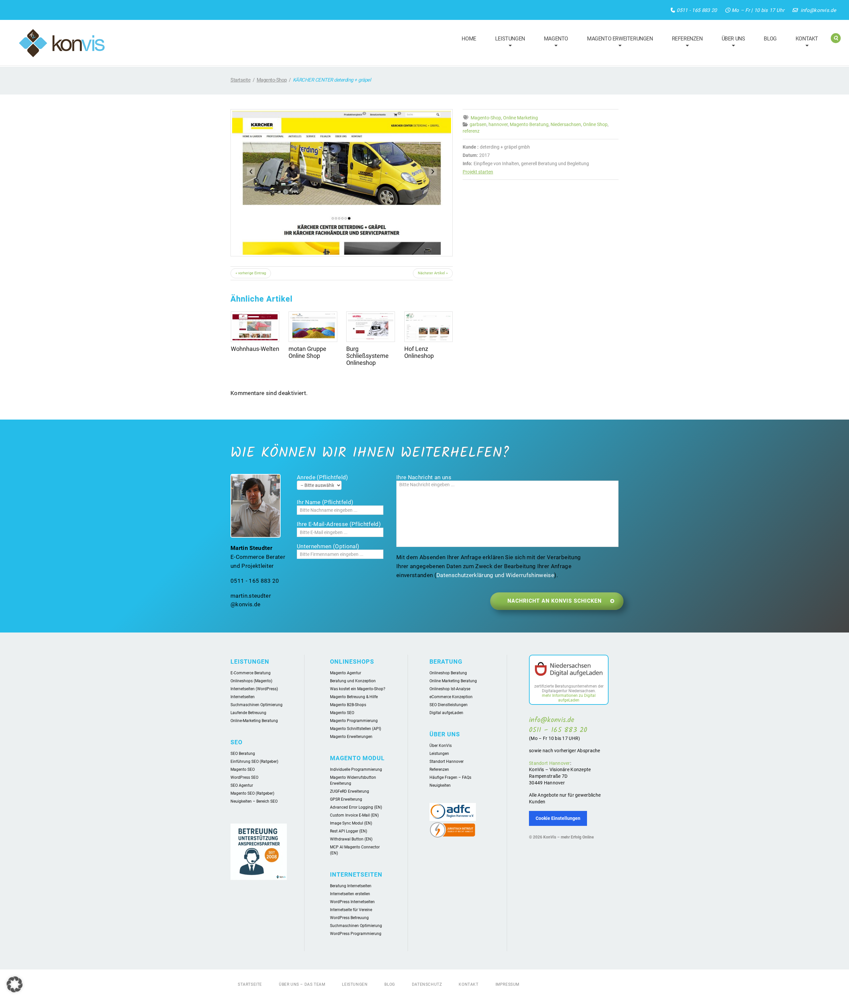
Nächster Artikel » (433, 273)
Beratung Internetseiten (350, 886)
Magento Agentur (345, 673)
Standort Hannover (446, 761)
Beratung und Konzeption (353, 681)
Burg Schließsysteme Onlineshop (367, 355)
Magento (553, 42)
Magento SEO (242, 769)
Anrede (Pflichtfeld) (322, 477)
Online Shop (595, 124)
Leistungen (507, 42)
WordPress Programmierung (355, 933)
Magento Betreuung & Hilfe (354, 697)
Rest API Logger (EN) (348, 831)
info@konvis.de (818, 10)
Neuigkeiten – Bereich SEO (254, 801)
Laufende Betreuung (248, 712)
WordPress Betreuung (349, 917)
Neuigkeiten (440, 785)
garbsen (478, 124)
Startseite (240, 80)
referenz (471, 131)
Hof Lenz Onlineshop (419, 352)
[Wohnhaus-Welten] (255, 326)
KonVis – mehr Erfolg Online (568, 837)
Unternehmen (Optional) (328, 546)
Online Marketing (520, 117)
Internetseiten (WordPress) (254, 689)
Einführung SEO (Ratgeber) (254, 761)
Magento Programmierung (354, 720)
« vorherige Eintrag (250, 273)
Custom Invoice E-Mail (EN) (354, 815)
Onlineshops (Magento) (251, 681)
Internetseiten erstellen (350, 894)
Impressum (507, 984)
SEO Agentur (241, 785)
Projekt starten (478, 171)
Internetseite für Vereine (351, 909)
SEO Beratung (242, 753)
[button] (14, 984)
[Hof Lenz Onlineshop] (428, 326)
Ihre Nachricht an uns (423, 477)
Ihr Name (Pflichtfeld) (325, 502)
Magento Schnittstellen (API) (355, 728)
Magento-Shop (272, 80)
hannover (498, 124)
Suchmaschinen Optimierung (256, 704)
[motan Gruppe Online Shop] (312, 326)
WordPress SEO (244, 777)
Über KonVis (440, 745)
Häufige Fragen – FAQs (450, 777)
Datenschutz (427, 984)
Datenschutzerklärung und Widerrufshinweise (495, 575)
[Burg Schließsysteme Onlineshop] (370, 326)
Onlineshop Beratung (448, 673)
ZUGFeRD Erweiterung (349, 791)
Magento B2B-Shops (348, 704)
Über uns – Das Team (302, 984)
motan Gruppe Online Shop (307, 352)
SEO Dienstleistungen (448, 704)
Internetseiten (242, 697)
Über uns (730, 42)
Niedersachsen (566, 124)
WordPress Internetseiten (352, 901)
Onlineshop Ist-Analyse (449, 689)
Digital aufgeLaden (446, 712)
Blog (770, 38)
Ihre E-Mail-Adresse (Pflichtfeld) (339, 524)
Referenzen (684, 42)
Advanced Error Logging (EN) (356, 807)
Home (469, 38)
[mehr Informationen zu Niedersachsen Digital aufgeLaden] (568, 670)
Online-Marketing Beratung (254, 720)
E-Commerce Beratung (250, 673)
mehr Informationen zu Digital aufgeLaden (569, 697)
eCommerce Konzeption (451, 697)
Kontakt (804, 42)
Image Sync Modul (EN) (351, 823)
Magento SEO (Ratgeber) (252, 793)
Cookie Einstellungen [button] (558, 818)
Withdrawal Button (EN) (351, 839)
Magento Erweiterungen (617, 42)
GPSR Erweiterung (346, 799)
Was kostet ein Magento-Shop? (357, 689)
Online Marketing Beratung (453, 681)
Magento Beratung (529, 124)
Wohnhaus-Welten (255, 348)
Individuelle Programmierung (356, 769)
